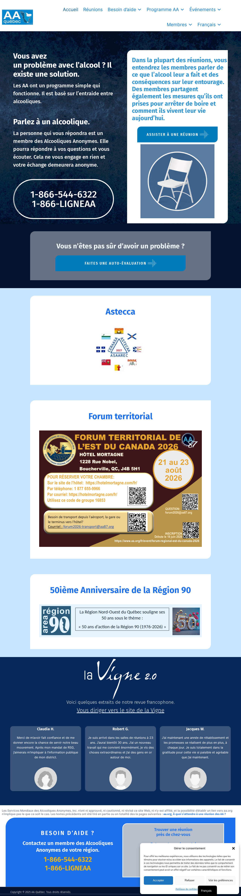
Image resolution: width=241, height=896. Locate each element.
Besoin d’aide (122, 9)
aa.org (167, 814)
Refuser (189, 880)
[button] (233, 848)
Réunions (93, 9)
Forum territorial (120, 416)
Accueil (70, 9)
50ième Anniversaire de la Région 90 (120, 590)
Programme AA (163, 9)
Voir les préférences (220, 880)
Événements (202, 9)
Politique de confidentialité (190, 889)
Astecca (120, 312)
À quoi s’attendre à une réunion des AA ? (199, 814)
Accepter (158, 880)
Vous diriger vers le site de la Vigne (120, 710)
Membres (177, 24)
